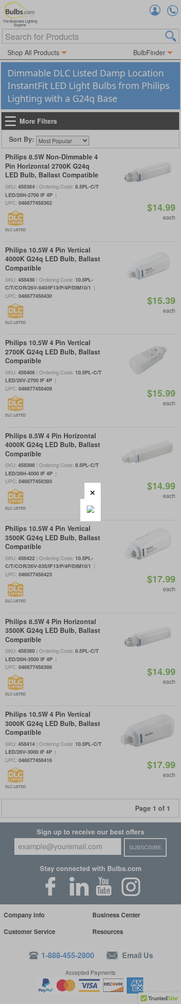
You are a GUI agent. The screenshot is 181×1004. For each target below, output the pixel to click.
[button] (92, 491)
